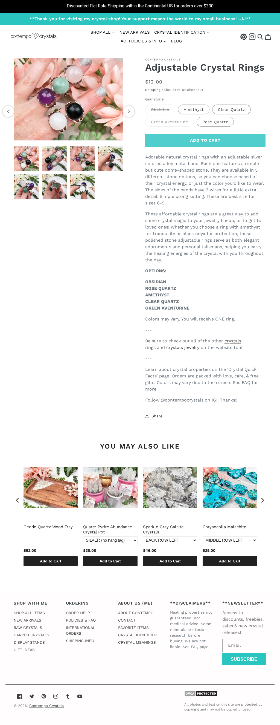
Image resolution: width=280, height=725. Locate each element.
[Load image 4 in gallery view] (110, 159)
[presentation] (17, 500)
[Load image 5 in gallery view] (26, 187)
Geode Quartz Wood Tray (48, 526)
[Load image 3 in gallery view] (82, 159)
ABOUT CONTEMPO (135, 613)
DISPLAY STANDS (29, 642)
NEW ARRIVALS (27, 620)
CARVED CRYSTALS (31, 635)
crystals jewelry (182, 347)
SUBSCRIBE (244, 659)
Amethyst (194, 109)
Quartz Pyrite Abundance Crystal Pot (107, 529)
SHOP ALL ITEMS (29, 613)
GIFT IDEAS (24, 650)
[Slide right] (128, 111)
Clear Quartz (231, 109)
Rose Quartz (215, 122)
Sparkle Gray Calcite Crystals (163, 529)
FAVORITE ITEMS (133, 627)
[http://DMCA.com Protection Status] (200, 695)
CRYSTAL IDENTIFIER (137, 635)
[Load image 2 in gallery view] (54, 159)
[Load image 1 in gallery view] (26, 159)
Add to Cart (50, 561)
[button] (260, 36)
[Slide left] (8, 111)
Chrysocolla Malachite (224, 526)
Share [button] (156, 416)
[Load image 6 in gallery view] (54, 187)
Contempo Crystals (46, 706)
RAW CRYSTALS (28, 627)
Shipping (153, 90)
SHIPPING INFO (80, 641)
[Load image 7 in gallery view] (82, 187)
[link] (140, 6)
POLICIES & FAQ (81, 620)
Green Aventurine (172, 123)
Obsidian (163, 110)
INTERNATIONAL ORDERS (80, 630)
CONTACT (127, 620)
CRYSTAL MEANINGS (137, 642)
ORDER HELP (78, 613)
